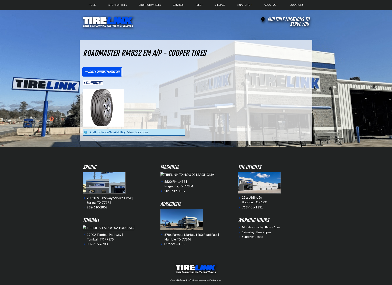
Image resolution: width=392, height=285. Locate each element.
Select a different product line (103, 71)
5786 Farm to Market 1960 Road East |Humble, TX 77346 (191, 237)
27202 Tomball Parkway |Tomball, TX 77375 (105, 237)
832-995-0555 (174, 244)
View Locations (137, 132)
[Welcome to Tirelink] (108, 21)
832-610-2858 (97, 207)
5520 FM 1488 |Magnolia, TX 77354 (178, 183)
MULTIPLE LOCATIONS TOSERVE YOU (288, 22)
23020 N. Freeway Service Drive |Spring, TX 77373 (110, 200)
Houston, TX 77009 (254, 202)
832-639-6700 (97, 244)
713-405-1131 (252, 207)
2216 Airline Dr (252, 197)
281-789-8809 (174, 191)
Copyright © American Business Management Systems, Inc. (196, 280)
